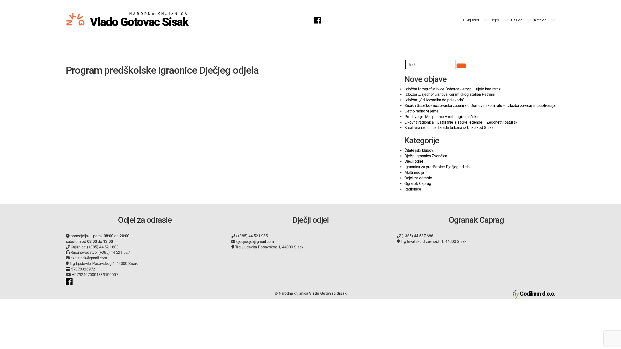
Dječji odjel (413, 161)
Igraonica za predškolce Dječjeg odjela (437, 167)
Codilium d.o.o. (537, 293)
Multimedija (414, 172)
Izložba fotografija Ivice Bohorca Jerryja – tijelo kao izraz (452, 89)
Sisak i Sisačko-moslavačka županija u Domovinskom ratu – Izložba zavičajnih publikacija (479, 105)
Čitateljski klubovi (419, 150)
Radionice (412, 189)
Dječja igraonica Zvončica (425, 156)
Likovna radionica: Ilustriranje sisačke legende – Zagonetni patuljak (460, 122)
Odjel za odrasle (418, 178)
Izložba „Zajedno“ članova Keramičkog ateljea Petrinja (449, 94)
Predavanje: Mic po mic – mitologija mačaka (441, 116)
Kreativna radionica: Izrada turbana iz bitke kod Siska (448, 127)
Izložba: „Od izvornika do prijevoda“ (434, 100)
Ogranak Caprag (417, 183)
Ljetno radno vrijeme (421, 111)
